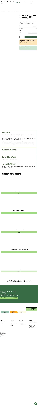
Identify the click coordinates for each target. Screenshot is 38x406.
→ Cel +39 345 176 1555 (32, 327)
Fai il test (1, 2)
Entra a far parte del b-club (32, 309)
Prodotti (5, 1)
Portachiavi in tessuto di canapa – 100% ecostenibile (19, 249)
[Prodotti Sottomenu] (7, 1)
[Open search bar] (32, 2)
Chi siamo (31, 3)
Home (2, 12)
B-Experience (35, 26)
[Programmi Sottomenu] (13, 1)
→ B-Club (11, 325)
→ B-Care (11, 324)
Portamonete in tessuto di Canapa (18, 210)
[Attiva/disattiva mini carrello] (34, 2)
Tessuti (5, 12)
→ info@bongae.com (31, 325)
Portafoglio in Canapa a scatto (18, 190)
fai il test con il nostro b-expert (9, 297)
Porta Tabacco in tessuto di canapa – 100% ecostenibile (19, 269)
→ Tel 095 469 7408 (31, 326)
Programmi (11, 1)
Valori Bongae (25, 3)
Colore (21, 32)
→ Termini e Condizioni (22, 324)
